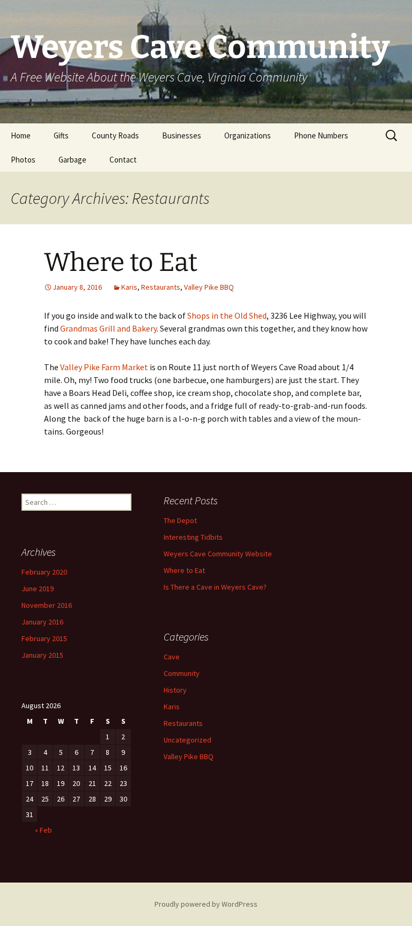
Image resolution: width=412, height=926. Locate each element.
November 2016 (46, 605)
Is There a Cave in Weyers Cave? (215, 587)
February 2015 (44, 638)
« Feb (43, 830)
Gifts (61, 135)
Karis (129, 287)
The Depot (180, 520)
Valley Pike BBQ (209, 287)
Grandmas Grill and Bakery (108, 328)
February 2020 (44, 572)
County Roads (115, 135)
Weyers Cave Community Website (218, 553)
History (175, 690)
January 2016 (42, 622)
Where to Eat (120, 262)
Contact (123, 160)
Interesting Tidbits (193, 537)
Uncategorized (187, 740)
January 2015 (42, 655)
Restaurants (160, 287)
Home (21, 135)
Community (182, 673)
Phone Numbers (321, 135)
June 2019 (37, 588)
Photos (23, 160)
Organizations (247, 135)
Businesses (181, 135)
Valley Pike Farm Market (104, 367)
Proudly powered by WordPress (206, 904)
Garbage (72, 160)
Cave (172, 657)
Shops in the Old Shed (227, 315)
